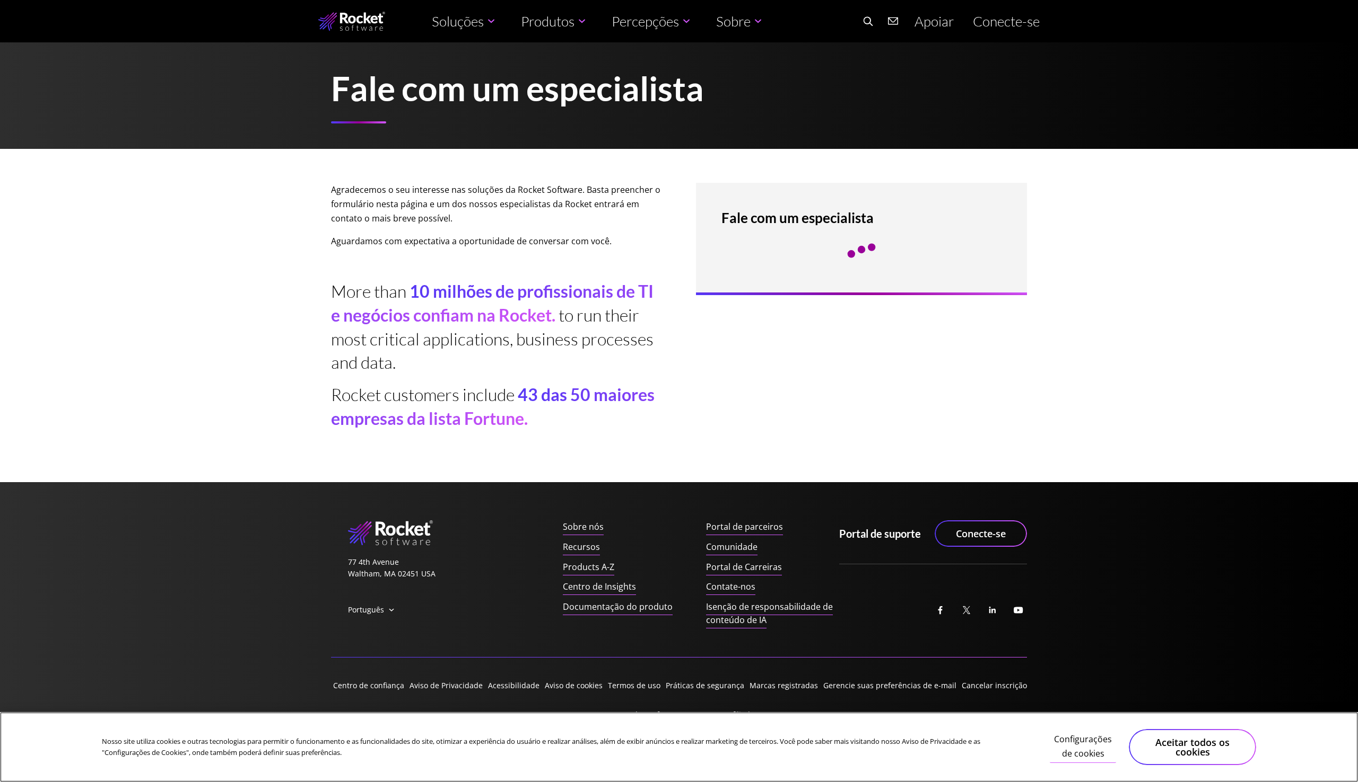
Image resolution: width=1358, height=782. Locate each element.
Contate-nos (730, 586)
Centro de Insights (599, 586)
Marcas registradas (784, 685)
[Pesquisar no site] (867, 21)
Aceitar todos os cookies (1192, 747)
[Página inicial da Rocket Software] (351, 21)
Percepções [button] (645, 21)
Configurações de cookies (1083, 746)
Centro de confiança (368, 685)
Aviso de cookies (574, 685)
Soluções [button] (458, 21)
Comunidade (732, 547)
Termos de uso (634, 685)
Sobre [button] (733, 21)
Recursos (581, 547)
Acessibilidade (513, 685)
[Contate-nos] (893, 21)
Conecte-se (1006, 21)
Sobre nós (583, 526)
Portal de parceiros (744, 526)
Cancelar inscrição (994, 685)
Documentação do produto (618, 606)
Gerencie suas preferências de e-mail (889, 685)
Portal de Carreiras (744, 567)
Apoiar (934, 21)
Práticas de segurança (705, 685)
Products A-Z (588, 567)
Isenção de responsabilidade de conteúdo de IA (769, 613)
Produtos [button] (547, 21)
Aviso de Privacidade (446, 685)
